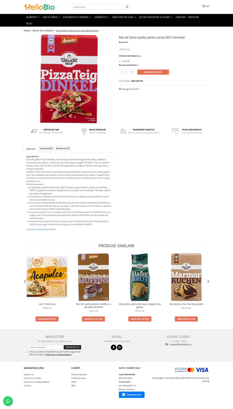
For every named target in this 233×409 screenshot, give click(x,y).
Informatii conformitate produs (41, 229)
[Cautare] (127, 7)
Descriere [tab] (31, 148)
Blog (29, 23)
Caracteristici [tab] (46, 148)
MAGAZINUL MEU (34, 368)
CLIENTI (75, 368)
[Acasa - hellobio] (39, 7)
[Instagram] (119, 347)
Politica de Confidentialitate (58, 354)
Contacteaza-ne (133, 394)
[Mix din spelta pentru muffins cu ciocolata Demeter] (93, 277)
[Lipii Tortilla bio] (47, 277)
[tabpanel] (69, 79)
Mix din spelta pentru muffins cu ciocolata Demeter (93, 306)
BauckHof (123, 42)
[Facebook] (113, 347)
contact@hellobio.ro (180, 344)
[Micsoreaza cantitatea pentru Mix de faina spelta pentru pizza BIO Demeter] (121, 72)
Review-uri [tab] (62, 148)
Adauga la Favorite (130, 88)
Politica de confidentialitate (36, 381)
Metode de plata (79, 374)
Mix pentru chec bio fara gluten (186, 304)
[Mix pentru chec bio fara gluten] (186, 277)
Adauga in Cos (153, 72)
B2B (73, 385)
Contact (27, 385)
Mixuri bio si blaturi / (43, 30)
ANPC (74, 381)
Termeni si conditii (32, 378)
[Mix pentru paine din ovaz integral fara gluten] (140, 277)
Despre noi (29, 374)
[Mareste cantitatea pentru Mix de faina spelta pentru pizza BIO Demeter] (131, 72)
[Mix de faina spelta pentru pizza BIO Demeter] (69, 79)
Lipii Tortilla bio (47, 304)
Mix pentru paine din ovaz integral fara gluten (140, 306)
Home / (28, 30)
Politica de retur (78, 378)
